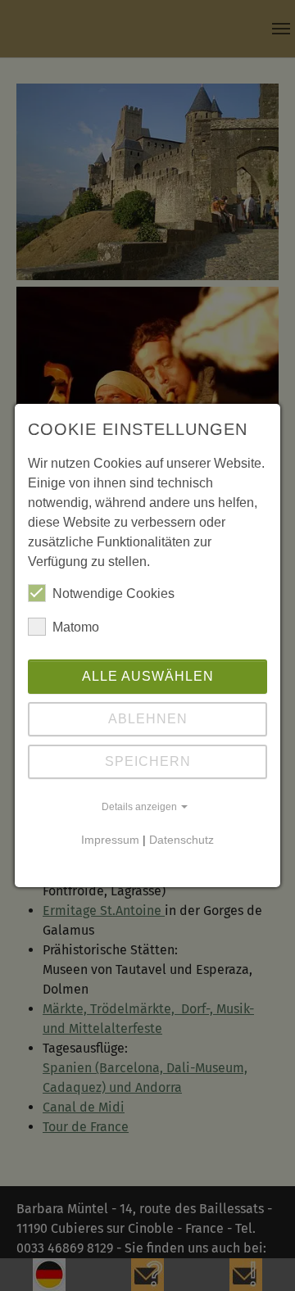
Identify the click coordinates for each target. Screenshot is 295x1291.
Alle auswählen (148, 676)
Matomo (75, 627)
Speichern (148, 761)
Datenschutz (181, 839)
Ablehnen (148, 719)
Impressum (110, 839)
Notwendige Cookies (113, 593)
